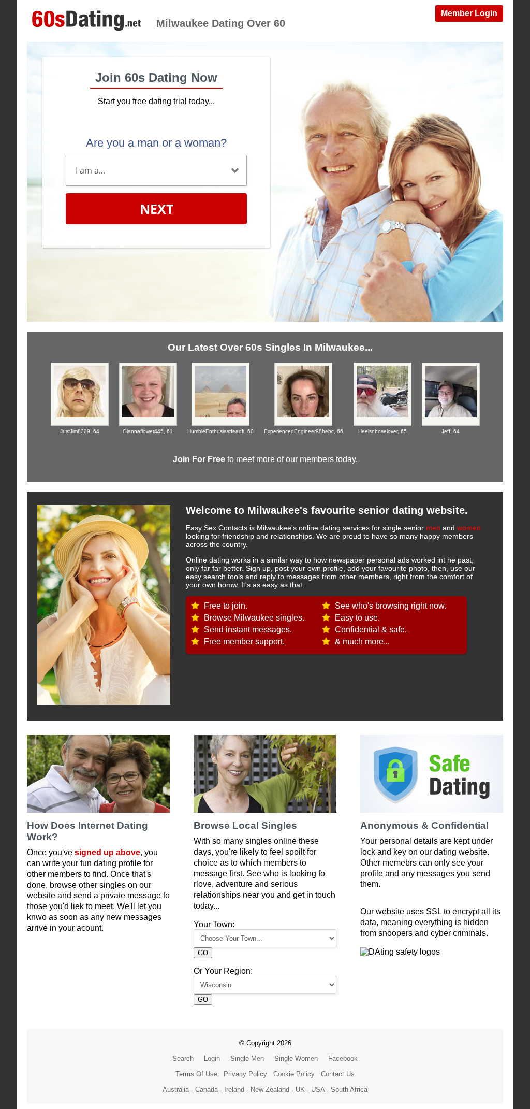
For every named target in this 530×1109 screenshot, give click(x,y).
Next (156, 209)
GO (203, 953)
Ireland (234, 1089)
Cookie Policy (294, 1074)
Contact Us (338, 1074)
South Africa (349, 1089)
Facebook (343, 1058)
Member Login (469, 13)
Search (183, 1058)
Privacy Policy (245, 1074)
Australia (176, 1089)
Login (212, 1058)
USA (318, 1089)
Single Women (296, 1058)
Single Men (247, 1058)
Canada (206, 1089)
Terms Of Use (196, 1074)
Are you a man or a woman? (156, 142)
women (469, 528)
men (433, 528)
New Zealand (270, 1089)
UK (300, 1089)
